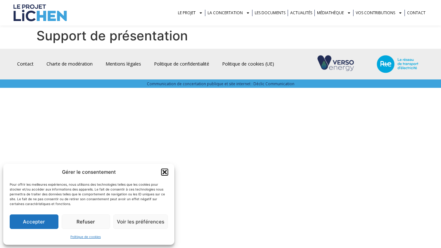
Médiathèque (330, 13)
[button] (164, 172)
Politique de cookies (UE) (248, 64)
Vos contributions (375, 13)
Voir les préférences (140, 222)
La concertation (225, 13)
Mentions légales (123, 64)
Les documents (270, 13)
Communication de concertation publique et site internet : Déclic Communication (220, 84)
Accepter (34, 222)
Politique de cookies (85, 237)
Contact (416, 13)
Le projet (187, 13)
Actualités (301, 13)
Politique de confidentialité (181, 64)
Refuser (86, 222)
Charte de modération (69, 64)
